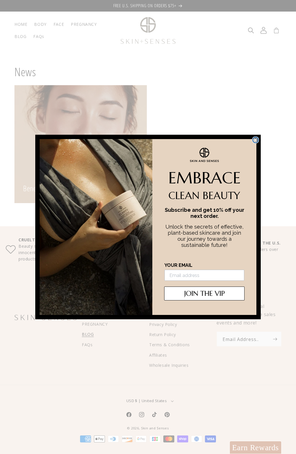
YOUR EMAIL (178, 265)
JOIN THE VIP (204, 293)
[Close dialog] (255, 140)
